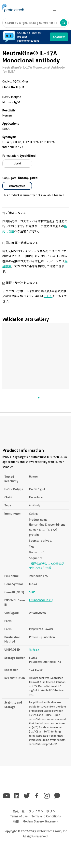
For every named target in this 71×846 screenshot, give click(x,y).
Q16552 (34, 649)
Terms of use (19, 816)
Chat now (59, 36)
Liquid (17, 163)
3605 (32, 592)
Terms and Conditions (46, 816)
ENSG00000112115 (41, 600)
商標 (16, 821)
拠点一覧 (19, 811)
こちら (48, 296)
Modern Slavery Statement (40, 821)
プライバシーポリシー (43, 811)
